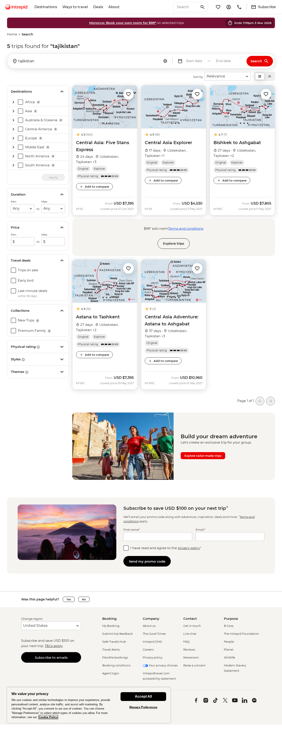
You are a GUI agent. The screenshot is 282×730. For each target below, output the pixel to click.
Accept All (143, 696)
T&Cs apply (53, 646)
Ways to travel (75, 7)
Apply (53, 177)
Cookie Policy (48, 717)
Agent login (110, 673)
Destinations (45, 7)
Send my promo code (147, 561)
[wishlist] (218, 7)
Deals (98, 7)
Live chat (189, 633)
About (114, 7)
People (229, 641)
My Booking (110, 625)
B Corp (229, 625)
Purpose (231, 618)
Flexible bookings (115, 657)
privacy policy (189, 548)
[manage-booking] (228, 7)
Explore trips (173, 243)
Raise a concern (194, 665)
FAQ (186, 641)
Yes (69, 599)
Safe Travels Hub (114, 641)
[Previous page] (260, 401)
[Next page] (270, 401)
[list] (269, 76)
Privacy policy (152, 657)
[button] (128, 94)
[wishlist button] (128, 94)
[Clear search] (165, 61)
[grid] (259, 76)
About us (149, 625)
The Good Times (154, 633)
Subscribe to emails (51, 657)
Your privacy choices (163, 665)
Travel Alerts (111, 649)
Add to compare (97, 186)
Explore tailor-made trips (202, 455)
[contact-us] (239, 7)
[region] (89, 705)
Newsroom (191, 657)
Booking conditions (116, 665)
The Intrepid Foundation (241, 633)
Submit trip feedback (117, 633)
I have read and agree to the (165, 548)
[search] (185, 7)
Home (12, 34)
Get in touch (192, 625)
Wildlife (229, 657)
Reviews (189, 649)
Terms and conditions (185, 228)
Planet (228, 649)
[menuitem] (16, 7)
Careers (148, 649)
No (84, 599)
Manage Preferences (143, 707)
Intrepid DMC (152, 641)
